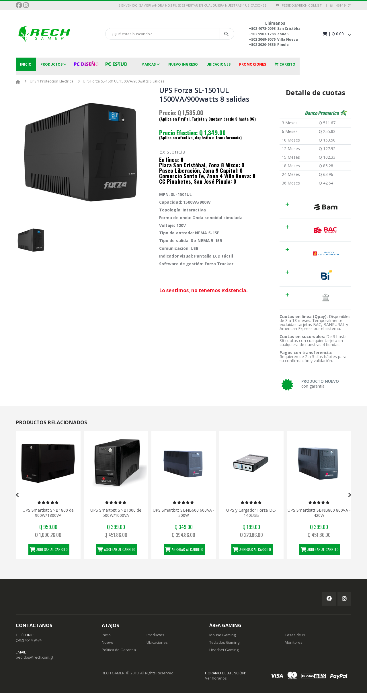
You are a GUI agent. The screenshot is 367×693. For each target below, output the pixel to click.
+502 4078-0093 (262, 28)
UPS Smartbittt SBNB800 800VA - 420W (319, 512)
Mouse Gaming (222, 634)
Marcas (148, 64)
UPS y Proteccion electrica (52, 81)
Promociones (252, 64)
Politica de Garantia (119, 649)
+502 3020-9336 (262, 44)
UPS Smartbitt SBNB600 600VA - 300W (183, 512)
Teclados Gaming (224, 642)
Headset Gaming (224, 649)
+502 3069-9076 (262, 39)
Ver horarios (216, 678)
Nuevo (107, 642)
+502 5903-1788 (262, 34)
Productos (51, 64)
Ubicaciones (218, 64)
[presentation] (17, 495)
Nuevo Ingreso (183, 64)
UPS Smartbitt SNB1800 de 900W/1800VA (48, 512)
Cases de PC (296, 634)
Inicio (26, 64)
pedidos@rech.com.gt (300, 5)
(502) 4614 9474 (29, 640)
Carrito (287, 64)
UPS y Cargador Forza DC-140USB (251, 512)
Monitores (293, 642)
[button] (336, 33)
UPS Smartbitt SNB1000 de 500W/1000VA (115, 512)
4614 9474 (342, 5)
